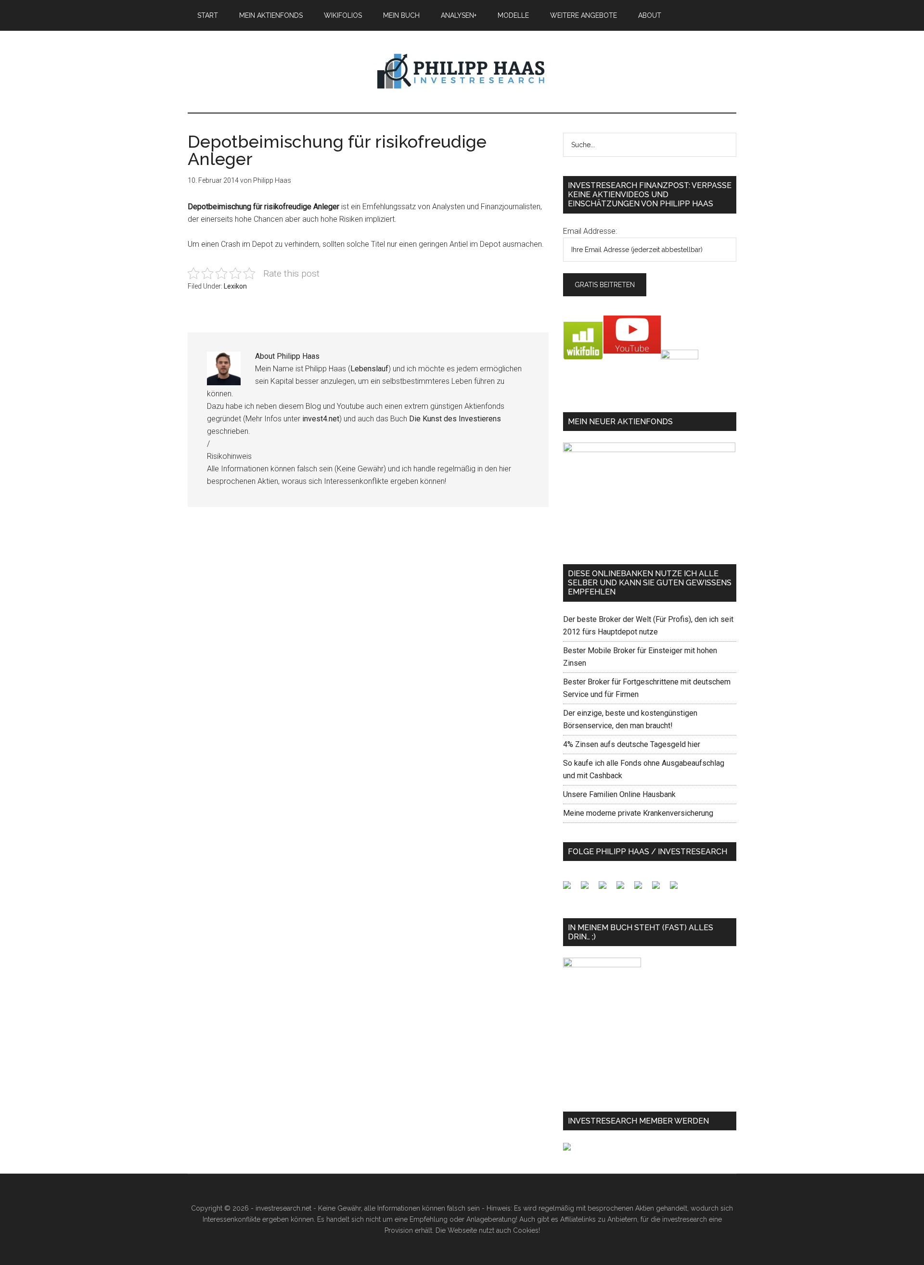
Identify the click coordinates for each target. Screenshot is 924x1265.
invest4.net (320, 418)
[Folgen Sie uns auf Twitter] (588, 889)
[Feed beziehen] (624, 889)
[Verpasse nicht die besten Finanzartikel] (677, 889)
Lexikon (235, 286)
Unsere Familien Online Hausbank (619, 794)
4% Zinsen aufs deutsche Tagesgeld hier (631, 744)
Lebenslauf (369, 368)
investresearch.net (462, 71)
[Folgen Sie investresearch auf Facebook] (570, 889)
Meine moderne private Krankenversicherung (638, 813)
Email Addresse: (590, 231)
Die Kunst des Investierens (455, 418)
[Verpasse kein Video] (642, 889)
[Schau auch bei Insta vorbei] (659, 889)
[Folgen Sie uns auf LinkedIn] (606, 889)
